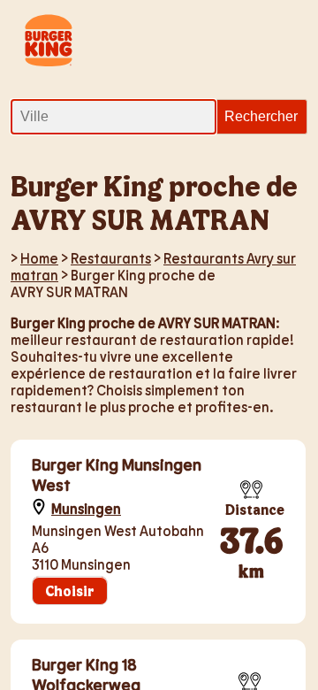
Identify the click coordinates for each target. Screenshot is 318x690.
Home (39, 257)
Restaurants (111, 257)
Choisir (70, 590)
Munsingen (86, 508)
